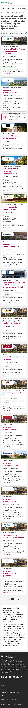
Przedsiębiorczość (13, 33)
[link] (18, 599)
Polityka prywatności (11, 704)
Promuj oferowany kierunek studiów (10, 692)
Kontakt (3, 695)
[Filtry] (25, 33)
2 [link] (15, 599)
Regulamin (3, 704)
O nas (2, 689)
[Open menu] (25, 2)
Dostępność (19, 704)
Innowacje (23, 33)
